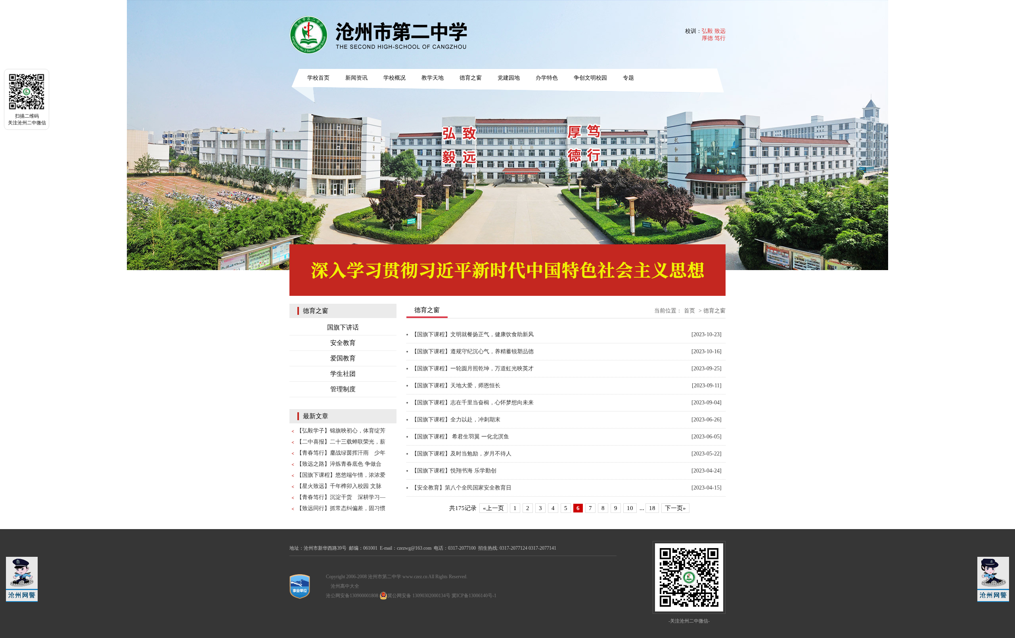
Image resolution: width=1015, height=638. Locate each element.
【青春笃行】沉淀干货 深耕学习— (341, 497)
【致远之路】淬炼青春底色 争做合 (339, 464)
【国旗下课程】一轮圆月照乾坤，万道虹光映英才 (473, 368)
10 (630, 508)
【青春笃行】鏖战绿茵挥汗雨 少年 (341, 453)
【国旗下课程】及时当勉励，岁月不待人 (461, 454)
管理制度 (343, 389)
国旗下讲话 (343, 327)
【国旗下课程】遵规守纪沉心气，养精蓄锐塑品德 (473, 351)
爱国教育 (343, 358)
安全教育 (343, 342)
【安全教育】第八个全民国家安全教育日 (461, 488)
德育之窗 (471, 78)
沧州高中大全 (345, 586)
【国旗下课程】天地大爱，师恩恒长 (456, 386)
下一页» (675, 508)
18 (652, 508)
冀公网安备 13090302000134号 (418, 595)
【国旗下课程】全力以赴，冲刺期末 (456, 420)
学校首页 (318, 78)
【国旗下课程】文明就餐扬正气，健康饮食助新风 (473, 334)
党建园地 (509, 78)
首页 (689, 311)
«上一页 (493, 508)
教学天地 (432, 78)
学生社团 (343, 373)
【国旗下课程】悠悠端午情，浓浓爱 (341, 475)
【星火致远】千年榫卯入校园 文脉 (339, 486)
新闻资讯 (356, 78)
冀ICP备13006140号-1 (474, 595)
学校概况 (394, 78)
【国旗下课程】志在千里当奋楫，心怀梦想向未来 (473, 403)
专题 (628, 78)
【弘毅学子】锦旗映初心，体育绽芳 (341, 431)
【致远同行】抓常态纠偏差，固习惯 (341, 508)
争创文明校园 (590, 78)
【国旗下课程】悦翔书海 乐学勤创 (454, 471)
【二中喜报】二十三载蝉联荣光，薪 (341, 442)
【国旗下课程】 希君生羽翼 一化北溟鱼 (460, 437)
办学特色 (547, 78)
